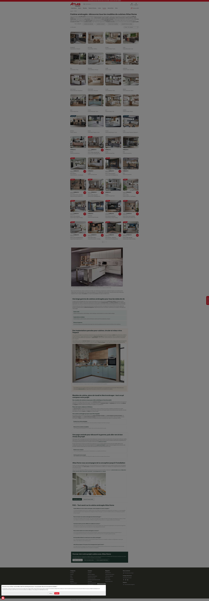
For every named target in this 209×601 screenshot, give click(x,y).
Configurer (51, 593)
